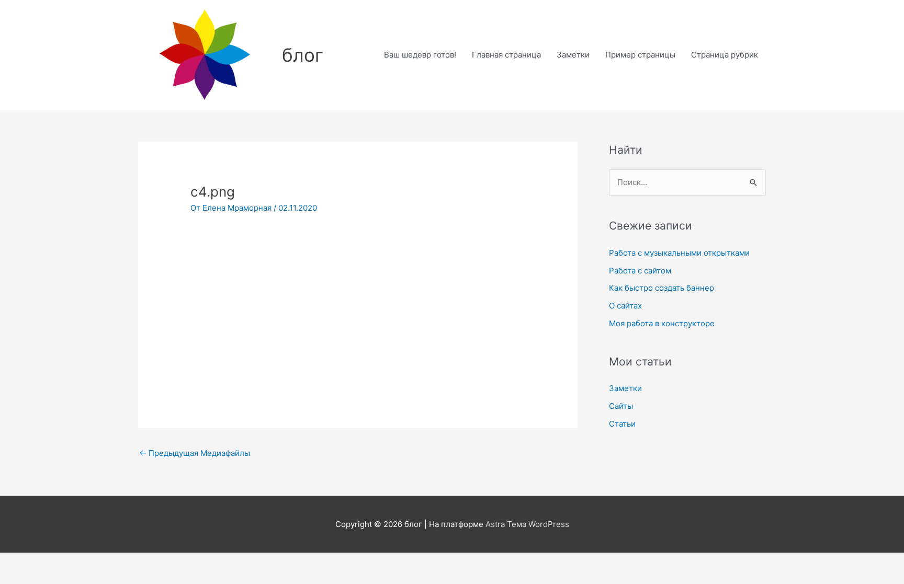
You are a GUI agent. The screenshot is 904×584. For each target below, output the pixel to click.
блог (302, 55)
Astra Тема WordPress (527, 524)
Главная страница (506, 55)
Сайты (621, 406)
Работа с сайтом (640, 271)
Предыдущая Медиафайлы (194, 453)
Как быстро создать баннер (661, 288)
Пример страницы (640, 55)
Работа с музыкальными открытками (679, 253)
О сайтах (625, 306)
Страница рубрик (724, 55)
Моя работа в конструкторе (662, 323)
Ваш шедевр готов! (420, 55)
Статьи (622, 424)
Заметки (573, 55)
